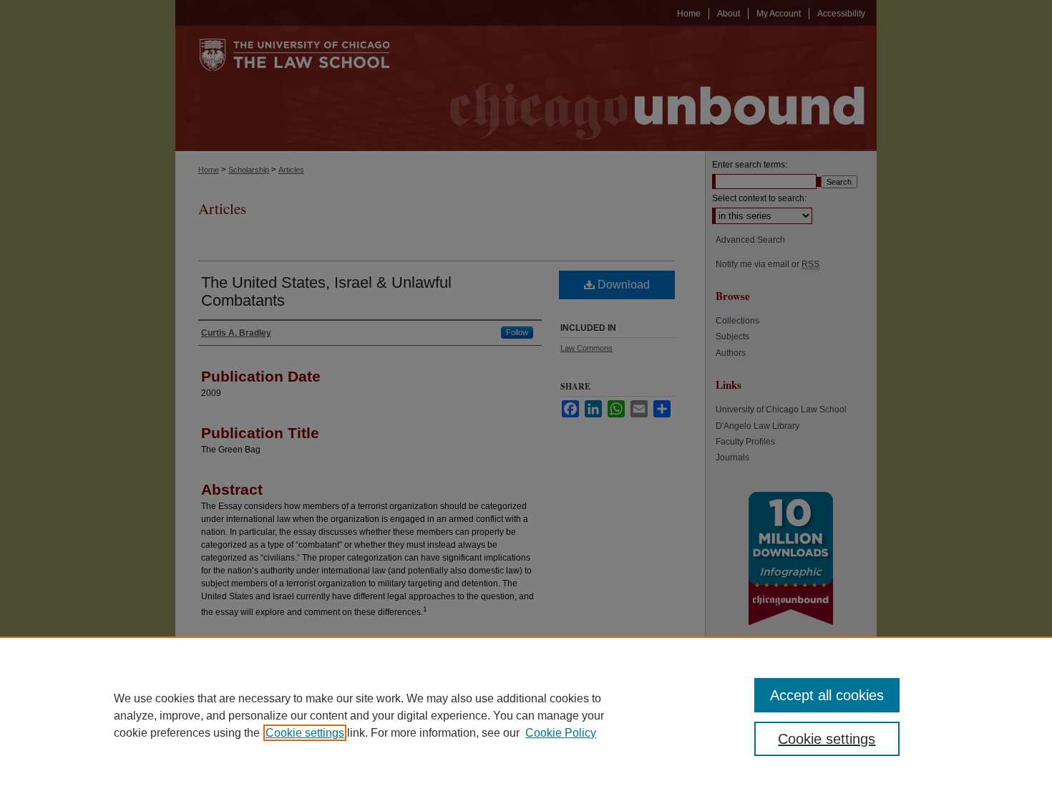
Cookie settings (305, 733)
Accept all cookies (827, 695)
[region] (526, 715)
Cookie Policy (560, 733)
